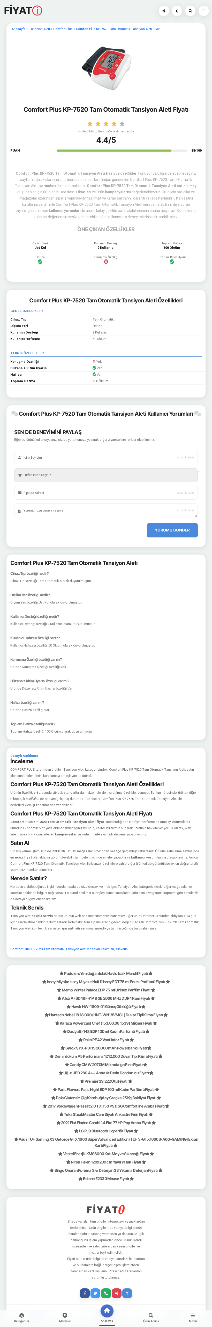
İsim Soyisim (29, 449)
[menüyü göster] (190, 11)
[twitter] (95, 1293)
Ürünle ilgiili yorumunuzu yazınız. (42, 502)
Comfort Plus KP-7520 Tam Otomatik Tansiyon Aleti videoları (55, 949)
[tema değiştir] (177, 11)
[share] (117, 1293)
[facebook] (85, 1293)
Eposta (26, 484)
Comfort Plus (63, 29)
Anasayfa (19, 29)
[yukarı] (127, 1293)
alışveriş (122, 949)
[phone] (106, 1293)
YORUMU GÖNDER (172, 530)
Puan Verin (28, 467)
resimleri (107, 949)
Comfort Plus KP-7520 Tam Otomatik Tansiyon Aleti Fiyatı (118, 29)
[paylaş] (164, 11)
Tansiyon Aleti (39, 29)
